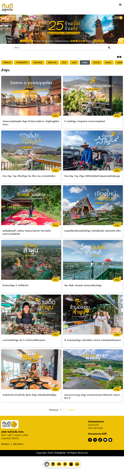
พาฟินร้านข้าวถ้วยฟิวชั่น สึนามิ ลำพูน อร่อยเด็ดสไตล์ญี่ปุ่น (29, 395)
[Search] (109, 47)
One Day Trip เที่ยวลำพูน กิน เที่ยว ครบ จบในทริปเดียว (28, 176)
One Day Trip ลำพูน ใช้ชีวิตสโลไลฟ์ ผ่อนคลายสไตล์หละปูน (92, 176)
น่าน (64, 62)
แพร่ (74, 62)
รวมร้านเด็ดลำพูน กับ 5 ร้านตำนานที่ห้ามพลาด (23, 340)
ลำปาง (97, 62)
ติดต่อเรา (5, 444)
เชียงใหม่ (38, 62)
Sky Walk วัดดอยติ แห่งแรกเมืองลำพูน (83, 285)
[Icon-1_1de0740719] (110, 440)
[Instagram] (95, 440)
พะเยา (108, 62)
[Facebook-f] (90, 440)
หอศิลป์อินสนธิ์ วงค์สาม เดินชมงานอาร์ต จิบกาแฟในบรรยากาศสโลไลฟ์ (26, 232)
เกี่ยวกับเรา (18, 444)
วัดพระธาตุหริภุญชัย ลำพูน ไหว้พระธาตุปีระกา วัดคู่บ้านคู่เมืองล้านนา (30, 123)
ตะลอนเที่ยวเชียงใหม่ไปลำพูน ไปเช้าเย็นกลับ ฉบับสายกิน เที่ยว (92, 230)
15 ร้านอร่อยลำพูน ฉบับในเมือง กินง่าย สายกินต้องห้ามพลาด (92, 340)
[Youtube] (105, 440)
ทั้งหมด (7, 62)
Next (72, 410)
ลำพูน (85, 62)
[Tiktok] (100, 440)
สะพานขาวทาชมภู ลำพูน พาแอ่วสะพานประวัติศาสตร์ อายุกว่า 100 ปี (92, 396)
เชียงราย (52, 62)
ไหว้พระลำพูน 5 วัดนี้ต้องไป (15, 285)
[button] (120, 4)
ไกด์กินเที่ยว (22, 62)
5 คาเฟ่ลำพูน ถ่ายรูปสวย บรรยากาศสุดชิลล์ (84, 121)
